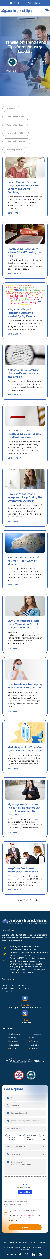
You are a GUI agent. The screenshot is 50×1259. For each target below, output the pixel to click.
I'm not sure (44, 1137)
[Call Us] (25, 1013)
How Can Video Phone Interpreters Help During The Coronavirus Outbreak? (25, 497)
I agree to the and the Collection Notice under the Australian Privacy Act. (25, 1217)
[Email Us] (25, 998)
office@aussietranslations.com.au (25, 1007)
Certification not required (31, 1137)
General (11, 108)
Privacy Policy (27, 1215)
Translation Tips (15, 125)
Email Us (25, 1005)
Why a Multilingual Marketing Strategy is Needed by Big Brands (21, 313)
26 (37, 900)
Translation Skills (15, 133)
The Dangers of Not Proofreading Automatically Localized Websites (24, 434)
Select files (25, 1192)
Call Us (25, 1020)
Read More (13, 213)
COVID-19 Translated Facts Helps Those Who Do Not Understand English (23, 624)
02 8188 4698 (25, 1022)
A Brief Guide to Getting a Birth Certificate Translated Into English (24, 373)
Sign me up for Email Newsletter (23, 1211)
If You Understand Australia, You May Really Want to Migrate (24, 561)
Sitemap (42, 1242)
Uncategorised (14, 149)
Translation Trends (16, 141)
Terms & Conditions (27, 1242)
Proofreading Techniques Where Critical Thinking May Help (25, 252)
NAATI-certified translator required (15, 1137)
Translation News (15, 117)
